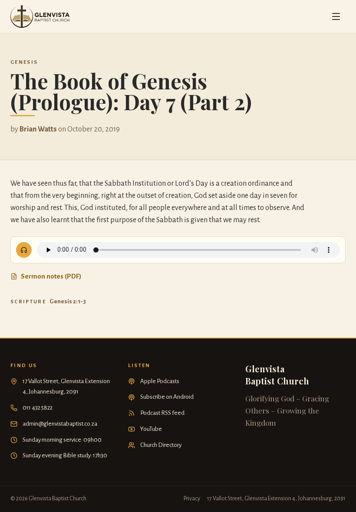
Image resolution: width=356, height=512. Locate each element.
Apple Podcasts (159, 381)
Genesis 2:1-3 (67, 301)
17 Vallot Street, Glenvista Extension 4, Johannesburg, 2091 (66, 386)
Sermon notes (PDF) (51, 276)
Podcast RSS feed (162, 413)
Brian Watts (38, 129)
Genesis (24, 62)
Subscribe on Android (167, 397)
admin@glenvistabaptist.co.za (60, 423)
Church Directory (160, 445)
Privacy (192, 499)
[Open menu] (336, 16)
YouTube (151, 429)
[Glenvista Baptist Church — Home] (39, 16)
